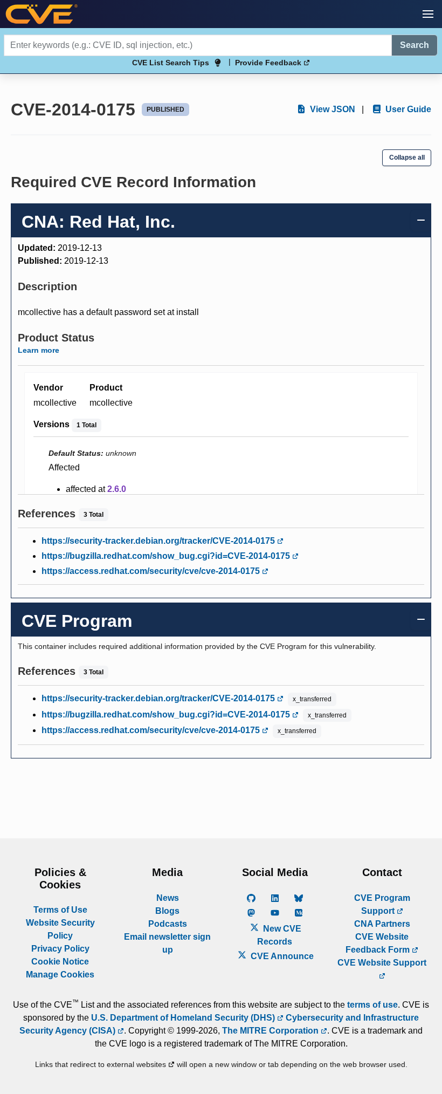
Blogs (167, 910)
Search (414, 45)
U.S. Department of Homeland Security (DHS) (184, 1017)
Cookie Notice (60, 961)
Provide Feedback (269, 62)
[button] (428, 14)
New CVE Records (279, 935)
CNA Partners (382, 923)
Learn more (38, 350)
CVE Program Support (382, 904)
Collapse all (407, 157)
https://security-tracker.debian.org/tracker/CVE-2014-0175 (159, 540)
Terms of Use (60, 909)
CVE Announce (281, 956)
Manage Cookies (60, 974)
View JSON (331, 109)
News (167, 897)
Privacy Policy (60, 948)
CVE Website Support (381, 962)
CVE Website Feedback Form (379, 943)
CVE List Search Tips (170, 62)
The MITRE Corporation (271, 1030)
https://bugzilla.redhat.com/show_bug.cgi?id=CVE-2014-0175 (167, 555)
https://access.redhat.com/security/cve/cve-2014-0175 (152, 571)
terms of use (372, 1004)
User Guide (407, 109)
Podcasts (167, 923)
